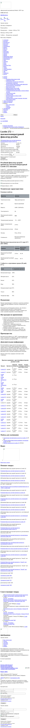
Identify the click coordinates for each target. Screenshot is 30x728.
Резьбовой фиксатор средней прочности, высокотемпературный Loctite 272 (10, 528)
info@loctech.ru (4, 15)
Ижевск (5, 47)
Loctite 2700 (2, 388)
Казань (5, 50)
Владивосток (6, 42)
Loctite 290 (3, 394)
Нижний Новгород (7, 57)
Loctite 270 (3, 405)
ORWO (2, 677)
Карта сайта (4, 671)
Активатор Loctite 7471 (6, 580)
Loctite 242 (3, 422)
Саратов (5, 70)
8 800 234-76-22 (4, 12)
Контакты (5, 643)
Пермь (4, 64)
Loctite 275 (3, 431)
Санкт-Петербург (7, 69)
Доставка (5, 642)
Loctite (25, 616)
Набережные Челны (8, 56)
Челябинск (5, 73)
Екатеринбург (6, 46)
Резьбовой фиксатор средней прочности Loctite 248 (13, 504)
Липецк (5, 53)
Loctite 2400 (2, 391)
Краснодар (5, 51)
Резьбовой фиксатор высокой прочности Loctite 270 (13, 521)
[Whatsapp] (2, 19)
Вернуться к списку (5, 462)
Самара (5, 67)
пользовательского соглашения (6, 726)
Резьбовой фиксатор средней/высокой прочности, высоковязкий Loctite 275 (12, 543)
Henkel (18, 603)
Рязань (4, 66)
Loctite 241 (3, 425)
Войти (2, 116)
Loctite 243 (3, 369)
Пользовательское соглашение (6, 665)
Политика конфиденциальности (7, 664)
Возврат (5, 646)
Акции (5, 645)
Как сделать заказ (7, 640)
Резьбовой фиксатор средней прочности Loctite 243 (13, 492)
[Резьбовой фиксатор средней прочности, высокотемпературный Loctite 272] (15, 141)
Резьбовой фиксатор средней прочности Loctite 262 (13, 509)
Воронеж (5, 45)
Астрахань (5, 39)
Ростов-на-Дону (7, 65)
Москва (5, 55)
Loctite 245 (3, 417)
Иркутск (5, 48)
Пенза (4, 62)
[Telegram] (8, 19)
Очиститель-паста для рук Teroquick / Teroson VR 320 (16, 613)
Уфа (4, 71)
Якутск (5, 74)
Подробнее (10, 598)
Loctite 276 (3, 397)
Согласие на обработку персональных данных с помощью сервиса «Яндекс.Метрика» (9, 669)
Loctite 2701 (2, 400)
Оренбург (5, 61)
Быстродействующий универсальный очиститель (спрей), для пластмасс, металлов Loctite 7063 (15, 600)
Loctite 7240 (2, 375)
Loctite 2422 (2, 419)
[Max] (5, 19)
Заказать (5, 598)
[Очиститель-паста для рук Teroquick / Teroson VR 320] (16, 610)
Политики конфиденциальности (6, 698)
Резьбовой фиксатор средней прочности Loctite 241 (13, 475)
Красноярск (6, 52)
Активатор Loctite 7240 (6, 585)
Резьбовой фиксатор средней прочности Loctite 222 (13, 471)
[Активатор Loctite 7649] (9, 620)
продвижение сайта (15, 677)
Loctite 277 (3, 372)
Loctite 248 (3, 414)
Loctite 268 (3, 408)
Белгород (5, 41)
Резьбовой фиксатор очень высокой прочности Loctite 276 (14, 548)
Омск (4, 60)
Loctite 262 (3, 411)
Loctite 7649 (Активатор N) (3, 384)
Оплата (5, 641)
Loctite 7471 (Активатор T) (3, 379)
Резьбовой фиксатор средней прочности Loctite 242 (13, 480)
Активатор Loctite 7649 (6, 575)
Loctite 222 (3, 428)
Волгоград (5, 43)
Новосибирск (6, 59)
